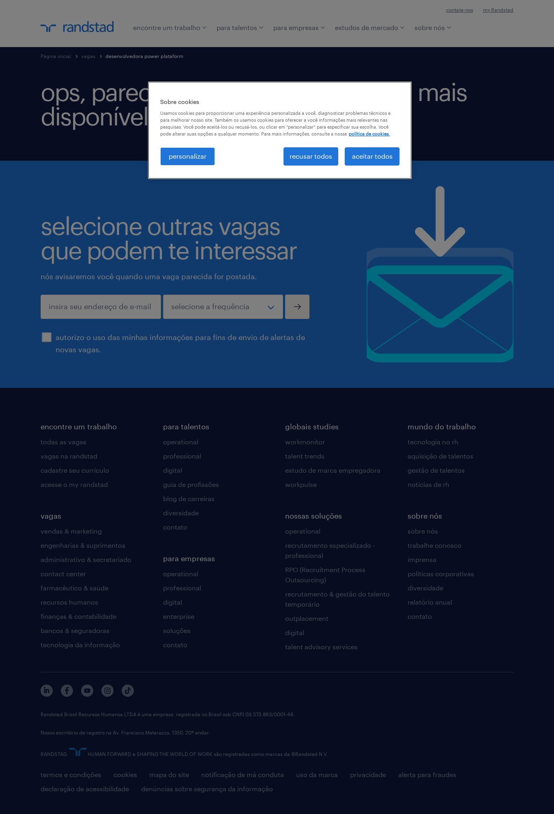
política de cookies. (369, 133)
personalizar (187, 156)
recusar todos (311, 156)
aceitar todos (372, 156)
